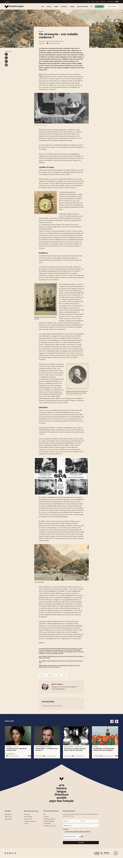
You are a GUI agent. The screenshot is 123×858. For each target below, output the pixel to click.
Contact (97, 1)
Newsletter (7, 1)
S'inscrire (81, 842)
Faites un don (111, 6)
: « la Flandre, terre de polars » (17, 749)
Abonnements (8, 814)
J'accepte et (77, 831)
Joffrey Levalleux (10, 755)
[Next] (116, 721)
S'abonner (99, 6)
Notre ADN (27, 814)
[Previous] (112, 721)
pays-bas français (61, 801)
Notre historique (28, 816)
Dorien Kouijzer (38, 755)
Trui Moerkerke (67, 755)
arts (61, 785)
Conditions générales (49, 821)
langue (61, 791)
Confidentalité (47, 823)
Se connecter (110, 1)
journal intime (51, 675)
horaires (42, 675)
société (61, 797)
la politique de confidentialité (84, 831)
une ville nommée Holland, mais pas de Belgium (74, 749)
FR (88, 1)
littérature (61, 794)
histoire (61, 788)
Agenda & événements (49, 819)
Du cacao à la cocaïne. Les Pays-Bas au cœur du (46, 749)
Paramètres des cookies (49, 825)
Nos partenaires (9, 819)
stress (64, 675)
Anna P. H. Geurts (45, 41)
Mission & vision (28, 819)
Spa (58, 675)
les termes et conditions (73, 831)
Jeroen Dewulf (96, 755)
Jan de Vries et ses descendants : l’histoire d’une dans (104, 750)
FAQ (93, 1)
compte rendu (49, 746)
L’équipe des (30, 821)
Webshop (103, 1)
